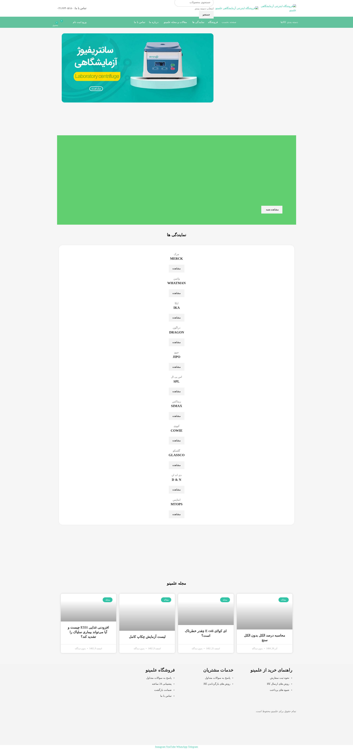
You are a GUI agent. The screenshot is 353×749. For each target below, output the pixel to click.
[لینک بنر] (235, 565)
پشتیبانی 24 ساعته (162, 683)
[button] (65, 68)
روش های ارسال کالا (278, 683)
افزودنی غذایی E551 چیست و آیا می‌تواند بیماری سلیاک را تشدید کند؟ (88, 632)
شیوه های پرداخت (279, 690)
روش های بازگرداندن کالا (216, 683)
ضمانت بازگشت (163, 690)
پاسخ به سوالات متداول (217, 678)
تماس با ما (166, 696)
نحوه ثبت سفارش (279, 678)
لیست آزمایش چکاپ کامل (147, 637)
